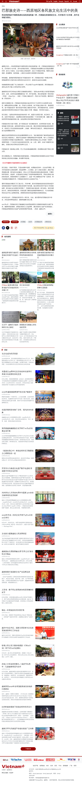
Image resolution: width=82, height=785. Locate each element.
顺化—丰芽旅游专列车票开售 (13, 610)
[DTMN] (30, 760)
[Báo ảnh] (42, 760)
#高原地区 (15, 222)
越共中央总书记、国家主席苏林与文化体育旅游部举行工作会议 (17, 629)
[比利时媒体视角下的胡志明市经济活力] (45, 712)
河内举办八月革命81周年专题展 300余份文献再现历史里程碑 (18, 494)
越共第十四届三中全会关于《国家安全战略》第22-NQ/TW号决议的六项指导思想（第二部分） (68, 99)
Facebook (3, 227)
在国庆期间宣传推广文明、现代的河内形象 (17, 411)
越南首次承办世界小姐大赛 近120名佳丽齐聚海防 (67, 47)
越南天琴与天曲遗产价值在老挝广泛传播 (17, 729)
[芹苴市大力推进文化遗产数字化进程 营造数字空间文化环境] (45, 473)
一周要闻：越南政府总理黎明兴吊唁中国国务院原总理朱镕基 (63, 118)
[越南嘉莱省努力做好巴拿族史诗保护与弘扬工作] (10, 245)
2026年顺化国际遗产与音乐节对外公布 (67, 28)
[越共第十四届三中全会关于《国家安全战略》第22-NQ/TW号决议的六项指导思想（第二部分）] (68, 85)
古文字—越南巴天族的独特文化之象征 (10, 326)
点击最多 (62, 24)
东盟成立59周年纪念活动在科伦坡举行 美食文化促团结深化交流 (17, 372)
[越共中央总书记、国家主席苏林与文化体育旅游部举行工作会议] (45, 632)
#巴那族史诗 (38, 222)
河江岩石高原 (25, 285)
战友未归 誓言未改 (62, 145)
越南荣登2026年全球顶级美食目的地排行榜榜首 (17, 687)
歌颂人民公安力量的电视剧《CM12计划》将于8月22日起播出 (16, 646)
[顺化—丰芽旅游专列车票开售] (45, 615)
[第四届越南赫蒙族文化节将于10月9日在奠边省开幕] (45, 433)
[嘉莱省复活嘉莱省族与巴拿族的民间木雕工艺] (10, 277)
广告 (71, 765)
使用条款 (42, 765)
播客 (61, 113)
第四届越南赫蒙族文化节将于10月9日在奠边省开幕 (17, 429)
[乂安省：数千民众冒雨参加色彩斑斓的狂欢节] (45, 594)
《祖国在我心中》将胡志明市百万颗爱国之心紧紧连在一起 (17, 452)
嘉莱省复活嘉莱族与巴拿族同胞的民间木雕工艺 (45, 255)
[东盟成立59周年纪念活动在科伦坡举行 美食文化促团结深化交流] (45, 376)
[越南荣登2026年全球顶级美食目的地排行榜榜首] (45, 691)
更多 (6, 350)
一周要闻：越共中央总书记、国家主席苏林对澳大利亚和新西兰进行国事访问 (63, 132)
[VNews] (70, 760)
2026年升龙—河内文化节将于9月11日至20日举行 (17, 516)
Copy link (16, 227)
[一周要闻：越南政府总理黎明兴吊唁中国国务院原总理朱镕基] (75, 120)
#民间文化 (48, 222)
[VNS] (7, 760)
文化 (3, 6)
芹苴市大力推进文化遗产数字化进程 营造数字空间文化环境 (17, 469)
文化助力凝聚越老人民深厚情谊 (14, 534)
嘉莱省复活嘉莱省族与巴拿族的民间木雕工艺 (10, 287)
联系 (75, 765)
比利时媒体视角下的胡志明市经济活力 (17, 707)
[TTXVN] (63, 760)
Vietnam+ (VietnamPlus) (14, 1)
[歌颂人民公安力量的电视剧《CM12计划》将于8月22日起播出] (45, 650)
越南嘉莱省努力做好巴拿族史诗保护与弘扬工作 (10, 255)
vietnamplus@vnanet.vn (42, 777)
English (55, 1)
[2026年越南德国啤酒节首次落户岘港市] (45, 397)
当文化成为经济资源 (10, 354)
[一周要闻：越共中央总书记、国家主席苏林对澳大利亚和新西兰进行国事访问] (75, 133)
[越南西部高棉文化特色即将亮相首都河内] (28, 245)
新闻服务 (65, 765)
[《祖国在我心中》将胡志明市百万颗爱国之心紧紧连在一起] (45, 455)
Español (66, 1)
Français (61, 1)
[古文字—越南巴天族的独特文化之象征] (10, 317)
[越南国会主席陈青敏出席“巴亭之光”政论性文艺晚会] (45, 556)
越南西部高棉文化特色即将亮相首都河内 (28, 254)
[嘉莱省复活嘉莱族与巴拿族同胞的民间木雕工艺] (46, 245)
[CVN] (19, 760)
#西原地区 (6, 222)
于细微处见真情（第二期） (71, 55)
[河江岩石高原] (28, 277)
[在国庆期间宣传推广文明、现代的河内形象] (45, 414)
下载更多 (28, 749)
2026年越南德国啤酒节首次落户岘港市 (17, 392)
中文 (71, 1)
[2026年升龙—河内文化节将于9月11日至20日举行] (45, 520)
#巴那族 (23, 222)
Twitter (7, 227)
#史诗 (30, 222)
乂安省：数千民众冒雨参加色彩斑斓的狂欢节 (17, 591)
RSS (47, 765)
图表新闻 (62, 74)
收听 (62, 123)
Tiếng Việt (49, 1)
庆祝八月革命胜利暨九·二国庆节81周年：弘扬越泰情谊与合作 (16, 665)
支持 (51, 765)
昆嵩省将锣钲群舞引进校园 (45, 286)
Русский (75, 1)
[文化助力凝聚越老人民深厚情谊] (45, 538)
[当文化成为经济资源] (45, 358)
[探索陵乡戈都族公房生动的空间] (28, 317)
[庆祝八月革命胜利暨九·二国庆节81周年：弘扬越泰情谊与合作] (45, 669)
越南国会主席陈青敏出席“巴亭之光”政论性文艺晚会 (17, 552)
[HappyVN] (53, 760)
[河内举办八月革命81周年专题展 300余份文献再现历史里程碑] (45, 497)
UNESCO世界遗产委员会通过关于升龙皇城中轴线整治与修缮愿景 (67, 38)
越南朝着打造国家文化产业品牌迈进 (16, 572)
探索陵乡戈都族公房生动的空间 (28, 326)
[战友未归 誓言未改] (75, 148)
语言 (55, 765)
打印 (11, 227)
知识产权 (35, 765)
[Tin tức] (77, 760)
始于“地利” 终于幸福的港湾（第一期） (67, 65)
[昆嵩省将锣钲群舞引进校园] (46, 277)
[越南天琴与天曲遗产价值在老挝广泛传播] (45, 733)
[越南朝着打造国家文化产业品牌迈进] (45, 577)
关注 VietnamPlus (39, 228)
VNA (60, 765)
